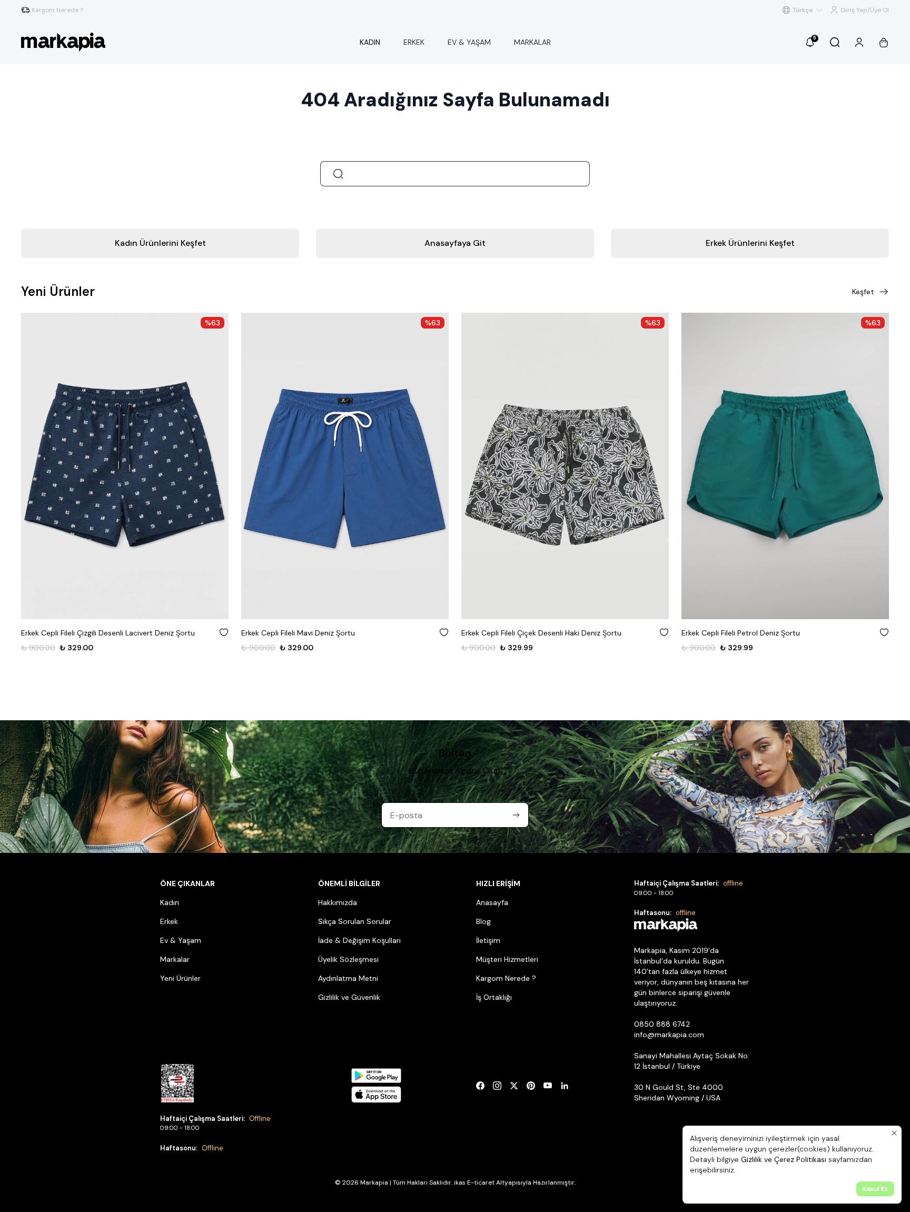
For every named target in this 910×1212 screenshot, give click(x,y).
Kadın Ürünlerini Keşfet (160, 243)
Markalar (175, 959)
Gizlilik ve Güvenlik (349, 997)
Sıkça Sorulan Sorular (354, 921)
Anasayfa (492, 902)
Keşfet (863, 291)
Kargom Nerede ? (506, 978)
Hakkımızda (337, 902)
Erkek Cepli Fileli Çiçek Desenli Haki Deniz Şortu (541, 633)
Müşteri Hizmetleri (507, 959)
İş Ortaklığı (494, 997)
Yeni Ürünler (180, 978)
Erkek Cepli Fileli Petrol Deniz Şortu (740, 633)
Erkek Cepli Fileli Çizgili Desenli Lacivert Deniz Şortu (108, 633)
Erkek (169, 921)
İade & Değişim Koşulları (359, 940)
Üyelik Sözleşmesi (348, 959)
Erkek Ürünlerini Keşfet (750, 243)
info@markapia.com (669, 1034)
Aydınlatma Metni (348, 978)
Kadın (169, 902)
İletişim (488, 940)
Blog (483, 921)
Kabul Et (875, 1189)
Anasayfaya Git (455, 243)
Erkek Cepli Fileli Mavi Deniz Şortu (298, 633)
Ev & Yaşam (180, 940)
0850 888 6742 (662, 1024)
